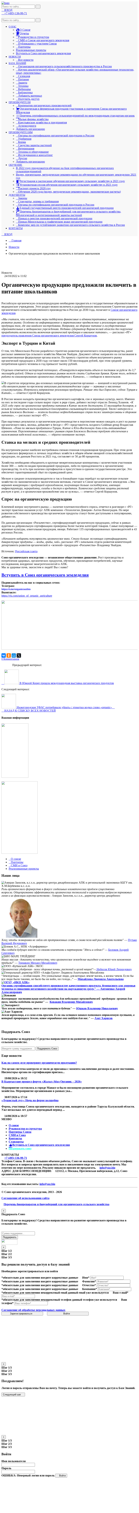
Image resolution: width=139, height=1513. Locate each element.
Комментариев (10, 659)
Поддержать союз (20, 1148)
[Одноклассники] (9, 655)
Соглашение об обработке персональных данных (33, 1310)
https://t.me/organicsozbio (16, 589)
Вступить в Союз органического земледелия (43, 53)
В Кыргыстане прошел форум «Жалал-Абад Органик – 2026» (41, 1081)
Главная (16, 240)
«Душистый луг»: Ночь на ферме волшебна (29, 1100)
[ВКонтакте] (3, 655)
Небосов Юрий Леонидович (114, 969)
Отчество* (89, 1285)
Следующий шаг (12, 1394)
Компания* (89, 1289)
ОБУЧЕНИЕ (15, 165)
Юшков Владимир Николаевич (97, 1008)
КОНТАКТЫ (16, 228)
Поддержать (9, 1237)
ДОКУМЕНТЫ (17, 195)
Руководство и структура (25, 1128)
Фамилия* (89, 1281)
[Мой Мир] (14, 655)
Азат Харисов (103, 1018)
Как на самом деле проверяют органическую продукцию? (39, 1062)
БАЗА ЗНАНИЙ (17, 63)
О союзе (14, 1125)
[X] (19, 655)
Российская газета (26, 551)
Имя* (85, 1277)
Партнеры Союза (20, 1131)
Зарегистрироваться (21, 1313)
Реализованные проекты (31, 50)
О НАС (12, 26)
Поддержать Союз (47, 1048)
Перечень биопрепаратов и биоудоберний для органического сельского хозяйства (56, 1204)
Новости (14, 247)
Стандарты (16, 1141)
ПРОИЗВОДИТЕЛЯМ (21, 132)
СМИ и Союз (17, 1135)
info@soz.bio (107, 1167)
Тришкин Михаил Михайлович (37, 962)
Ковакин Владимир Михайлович (71, 1001)
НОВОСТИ (15, 56)
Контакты (15, 1138)
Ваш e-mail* (120, 1292)
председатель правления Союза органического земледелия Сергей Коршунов (49, 335)
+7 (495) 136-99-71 (15, 1157)
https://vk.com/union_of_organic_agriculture (26, 595)
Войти (67, 1313)
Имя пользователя (13, 1461)
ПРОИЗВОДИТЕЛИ (20, 102)
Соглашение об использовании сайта (25, 1198)
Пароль (6, 1468)
